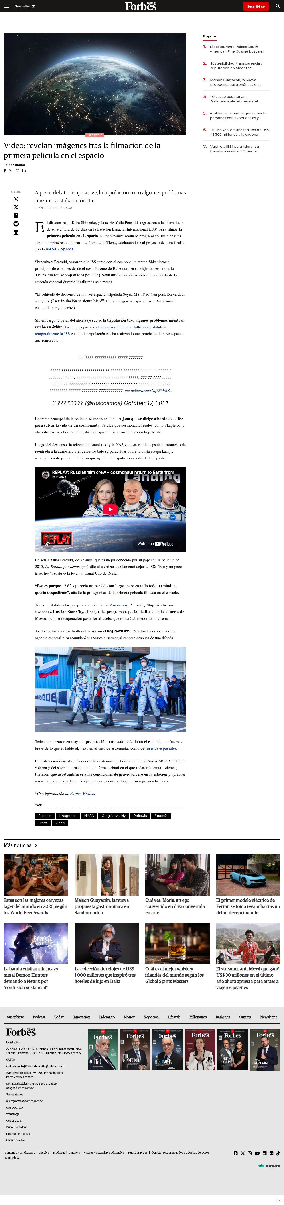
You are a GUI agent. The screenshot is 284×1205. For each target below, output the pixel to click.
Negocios (151, 1017)
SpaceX (161, 816)
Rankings (223, 1017)
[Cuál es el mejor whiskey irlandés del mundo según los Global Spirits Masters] (177, 943)
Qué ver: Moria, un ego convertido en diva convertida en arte (175, 906)
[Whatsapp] (16, 199)
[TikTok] (278, 1153)
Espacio (44, 816)
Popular (210, 36)
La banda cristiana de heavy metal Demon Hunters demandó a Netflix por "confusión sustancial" (31, 978)
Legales (44, 1152)
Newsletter (268, 1017)
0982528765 (14, 1120)
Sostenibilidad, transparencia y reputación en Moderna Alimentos (236, 65)
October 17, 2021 (146, 403)
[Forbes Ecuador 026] (264, 1050)
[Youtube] (257, 1153)
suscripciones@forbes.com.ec (24, 1101)
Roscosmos (118, 605)
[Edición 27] (232, 1050)
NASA (89, 816)
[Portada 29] (167, 1050)
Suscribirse (256, 6)
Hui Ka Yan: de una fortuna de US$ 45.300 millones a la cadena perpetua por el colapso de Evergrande (239, 132)
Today (59, 1017)
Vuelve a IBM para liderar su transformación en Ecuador (234, 148)
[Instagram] (250, 1153)
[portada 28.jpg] (200, 1050)
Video (60, 823)
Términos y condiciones (20, 1152)
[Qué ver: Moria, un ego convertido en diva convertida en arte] (177, 874)
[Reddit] (16, 224)
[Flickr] (272, 1153)
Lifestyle (174, 1017)
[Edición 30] (135, 1050)
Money (129, 1017)
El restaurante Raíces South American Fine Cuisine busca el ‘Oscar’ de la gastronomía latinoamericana (237, 49)
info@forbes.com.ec (69, 1053)
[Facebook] (16, 216)
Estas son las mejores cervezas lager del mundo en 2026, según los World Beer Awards (35, 906)
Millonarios (198, 1017)
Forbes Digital (14, 165)
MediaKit (59, 1152)
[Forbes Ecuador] (142, 6)
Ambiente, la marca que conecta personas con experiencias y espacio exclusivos (238, 115)
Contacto (74, 1152)
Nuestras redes (138, 1152)
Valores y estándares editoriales (104, 1152)
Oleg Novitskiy (114, 816)
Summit (245, 1017)
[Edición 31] (103, 1050)
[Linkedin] (16, 232)
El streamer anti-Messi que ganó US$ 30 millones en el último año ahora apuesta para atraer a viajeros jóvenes (247, 978)
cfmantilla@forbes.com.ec (49, 1066)
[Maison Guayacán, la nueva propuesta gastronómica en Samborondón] (107, 874)
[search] (278, 6)
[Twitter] (16, 207)
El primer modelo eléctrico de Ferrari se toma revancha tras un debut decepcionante (248, 906)
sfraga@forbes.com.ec (20, 1088)
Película (140, 816)
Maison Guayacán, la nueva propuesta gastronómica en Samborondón (234, 82)
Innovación (81, 1017)
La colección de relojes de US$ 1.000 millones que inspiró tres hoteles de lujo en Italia (105, 975)
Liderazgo (107, 1017)
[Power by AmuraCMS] (269, 1166)
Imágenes (67, 816)
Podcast (39, 1017)
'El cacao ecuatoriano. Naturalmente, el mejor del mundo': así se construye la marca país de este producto (236, 99)
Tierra (43, 823)
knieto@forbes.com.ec (19, 1077)
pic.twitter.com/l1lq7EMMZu (148, 390)
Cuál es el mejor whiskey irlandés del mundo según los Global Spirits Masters (174, 975)
